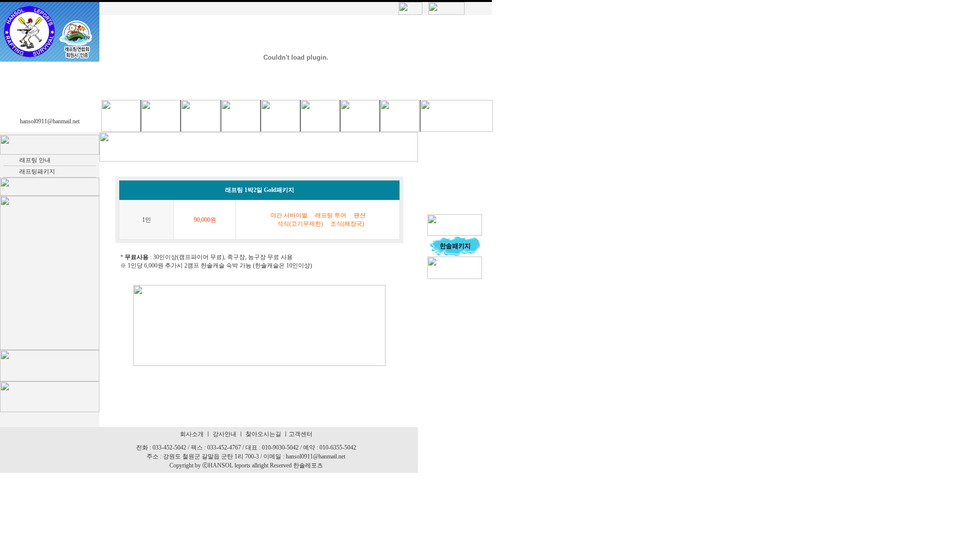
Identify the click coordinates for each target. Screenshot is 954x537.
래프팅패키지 (37, 171)
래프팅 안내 (35, 160)
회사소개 (192, 434)
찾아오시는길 (263, 434)
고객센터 (301, 434)
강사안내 (225, 434)
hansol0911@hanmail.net (50, 121)
